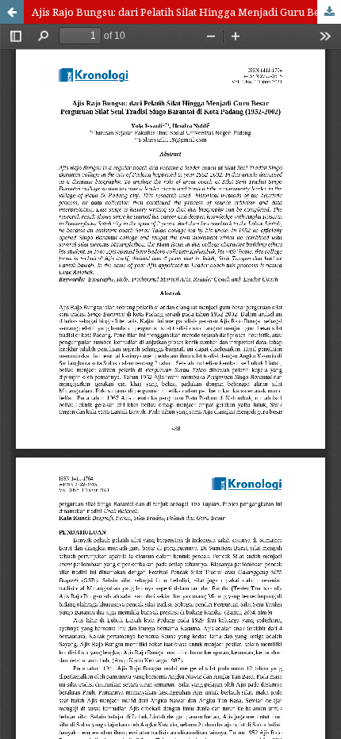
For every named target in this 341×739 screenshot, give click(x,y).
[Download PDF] (329, 12)
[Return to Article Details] (12, 12)
